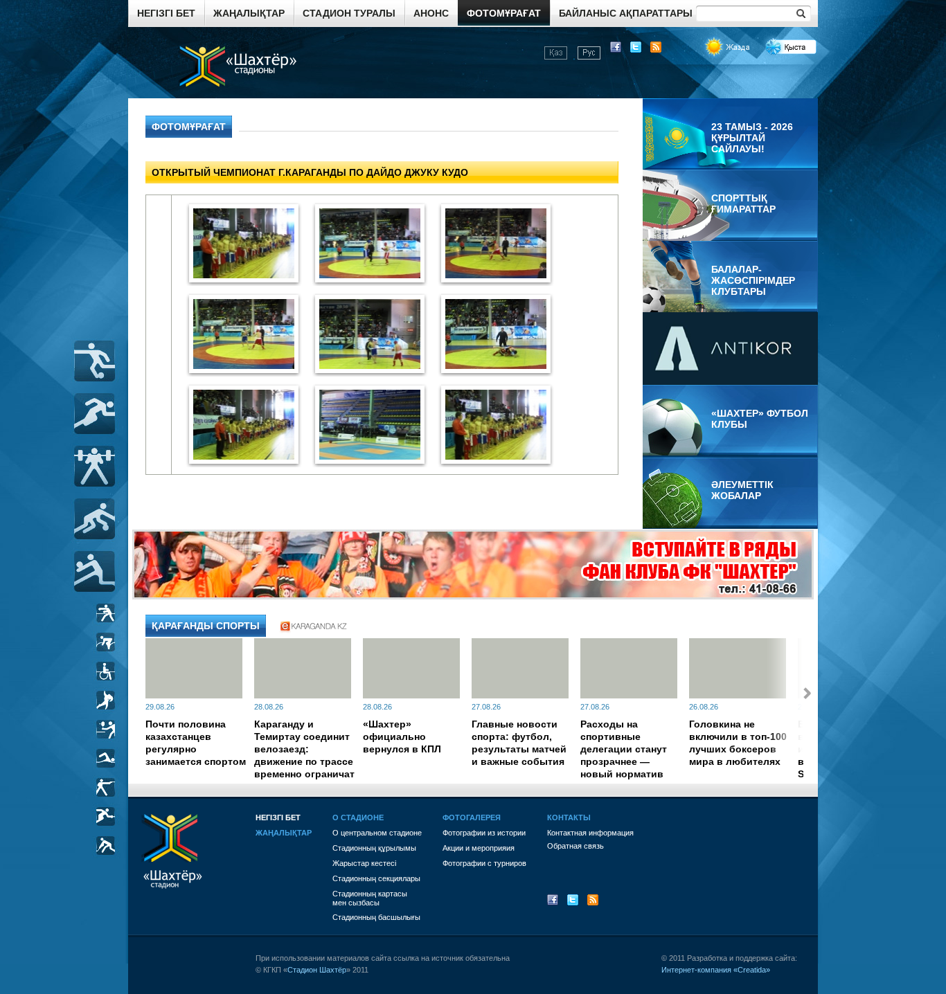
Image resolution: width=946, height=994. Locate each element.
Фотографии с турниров (484, 863)
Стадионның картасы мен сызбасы (369, 898)
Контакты (569, 817)
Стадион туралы (349, 13)
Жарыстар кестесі (364, 863)
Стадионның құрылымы (374, 848)
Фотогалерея (472, 817)
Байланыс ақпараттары (626, 13)
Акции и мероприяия (479, 848)
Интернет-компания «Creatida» (715, 970)
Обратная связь (575, 846)
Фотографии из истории (484, 833)
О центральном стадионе (377, 833)
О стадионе (358, 817)
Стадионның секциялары (376, 878)
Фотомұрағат (504, 13)
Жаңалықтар (249, 13)
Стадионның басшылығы (376, 917)
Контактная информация (590, 833)
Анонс (431, 13)
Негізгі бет (166, 13)
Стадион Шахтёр (316, 970)
